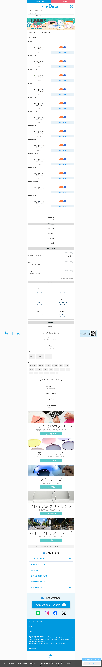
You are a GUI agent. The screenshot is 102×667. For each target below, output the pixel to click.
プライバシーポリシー (34, 631)
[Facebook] (55, 613)
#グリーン (62, 369)
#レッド (41, 372)
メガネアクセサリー (51, 393)
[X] (63, 613)
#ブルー (67, 369)
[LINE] (38, 613)
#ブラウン (56, 369)
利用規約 (31, 626)
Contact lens (40, 1)
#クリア (46, 372)
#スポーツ (45, 369)
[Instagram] (46, 613)
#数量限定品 (40, 356)
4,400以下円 (51, 233)
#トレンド (49, 356)
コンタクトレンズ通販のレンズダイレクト (38, 546)
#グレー (30, 372)
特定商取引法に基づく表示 (36, 621)
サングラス (51, 399)
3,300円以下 (51, 228)
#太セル (31, 356)
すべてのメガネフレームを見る (51, 379)
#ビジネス (31, 369)
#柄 (57, 372)
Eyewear (64, 1)
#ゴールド (52, 372)
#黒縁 (51, 369)
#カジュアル (41, 365)
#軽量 (61, 365)
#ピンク (36, 372)
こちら (59, 663)
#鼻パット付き (55, 365)
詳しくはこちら (32, 648)
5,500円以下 (51, 238)
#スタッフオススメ (32, 365)
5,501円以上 (51, 243)
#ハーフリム (47, 365)
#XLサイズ (66, 365)
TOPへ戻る (13, 333)
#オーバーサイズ (38, 369)
